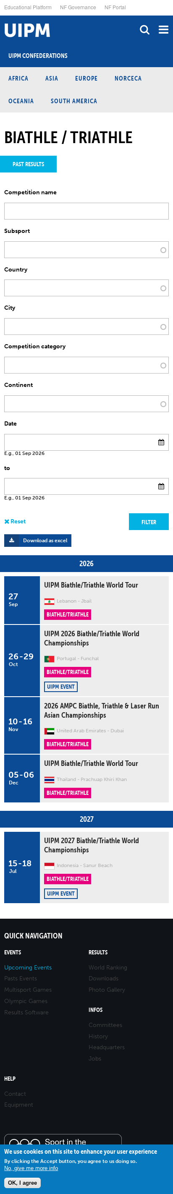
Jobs (95, 1058)
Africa (18, 78)
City (9, 308)
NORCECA (128, 78)
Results (98, 952)
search (144, 29)
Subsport (17, 231)
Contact (15, 1093)
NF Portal (115, 6)
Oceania (21, 101)
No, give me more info (31, 1168)
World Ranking (108, 967)
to (7, 468)
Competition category (35, 346)
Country (15, 269)
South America (74, 101)
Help (10, 1078)
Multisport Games (28, 989)
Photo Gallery (107, 989)
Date (10, 424)
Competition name (30, 192)
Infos (95, 1010)
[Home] (2, 15)
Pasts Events (20, 978)
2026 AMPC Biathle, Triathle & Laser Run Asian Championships (101, 710)
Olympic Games (25, 1001)
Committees (105, 1025)
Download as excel (45, 540)
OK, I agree (22, 1183)
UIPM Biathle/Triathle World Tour (91, 584)
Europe (86, 78)
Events (12, 952)
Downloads (103, 978)
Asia (51, 78)
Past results (28, 164)
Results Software (26, 1012)
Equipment (18, 1104)
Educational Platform (28, 6)
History (98, 1036)
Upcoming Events (28, 967)
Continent (18, 385)
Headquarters (107, 1047)
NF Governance (78, 6)
